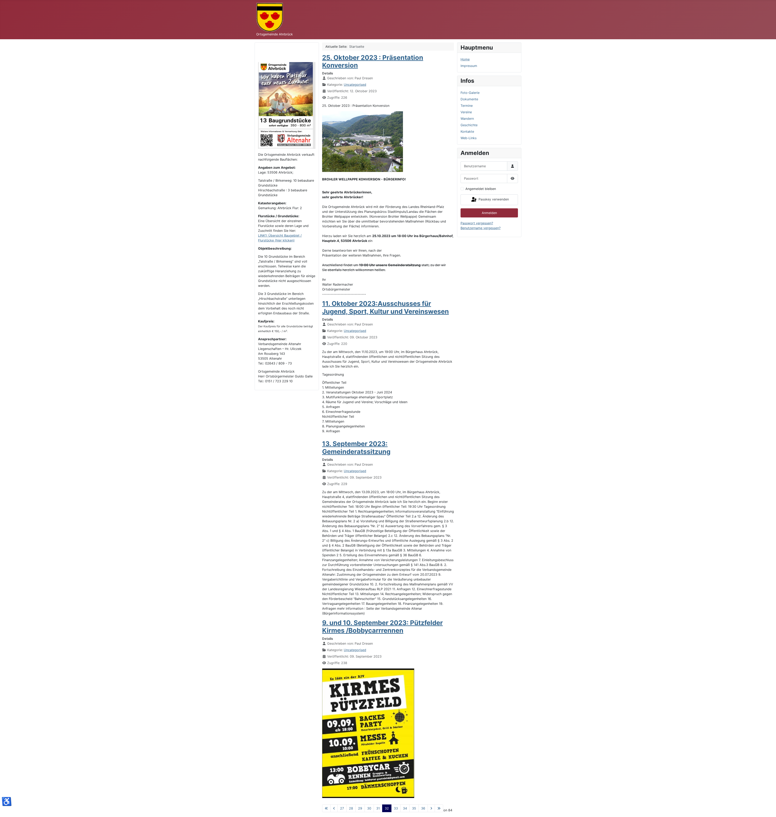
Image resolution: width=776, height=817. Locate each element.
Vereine (466, 112)
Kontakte (467, 131)
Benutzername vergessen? (481, 228)
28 (351, 808)
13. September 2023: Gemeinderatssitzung (356, 447)
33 (396, 808)
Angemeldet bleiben (480, 189)
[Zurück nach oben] (769, 809)
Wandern (467, 119)
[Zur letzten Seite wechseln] (439, 808)
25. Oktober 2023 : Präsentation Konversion (372, 61)
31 (378, 808)
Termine (467, 106)
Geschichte (469, 125)
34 (405, 808)
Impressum (469, 66)
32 (387, 808)
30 (369, 808)
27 (342, 808)
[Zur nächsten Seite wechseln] (431, 808)
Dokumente (469, 99)
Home (465, 59)
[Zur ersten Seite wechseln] (326, 808)
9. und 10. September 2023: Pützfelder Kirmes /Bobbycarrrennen (382, 626)
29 (360, 808)
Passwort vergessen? (477, 223)
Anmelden (489, 213)
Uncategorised (355, 85)
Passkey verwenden (493, 199)
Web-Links (469, 138)
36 (423, 808)
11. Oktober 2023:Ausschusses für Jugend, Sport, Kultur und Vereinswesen (385, 307)
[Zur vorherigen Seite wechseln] (334, 808)
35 (414, 808)
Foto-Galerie (470, 93)
